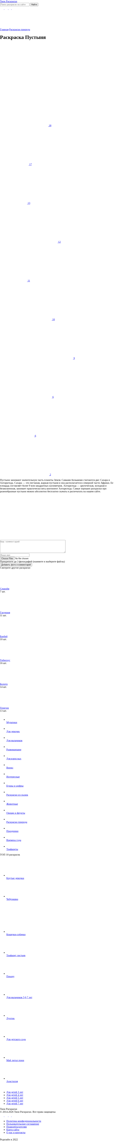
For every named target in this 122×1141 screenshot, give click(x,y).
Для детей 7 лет (14, 1103)
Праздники (12, 831)
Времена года (13, 840)
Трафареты (12, 849)
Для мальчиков (14, 740)
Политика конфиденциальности (23, 1121)
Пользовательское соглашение (22, 1124)
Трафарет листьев (15, 955)
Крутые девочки (15, 878)
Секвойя (4, 588)
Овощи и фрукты (15, 813)
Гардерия (5, 612)
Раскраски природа (16, 822)
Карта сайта (12, 1129)
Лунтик (10, 1018)
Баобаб (3, 636)
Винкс (9, 767)
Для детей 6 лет (14, 1100)
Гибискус (5, 660)
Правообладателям (16, 1126)
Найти (34, 4)
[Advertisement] (57, 66)
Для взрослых (13, 758)
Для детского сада (16, 1039)
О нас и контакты (15, 1132)
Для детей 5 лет (14, 1097)
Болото (4, 684)
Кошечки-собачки (16, 934)
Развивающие (13, 749)
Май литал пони (15, 1060)
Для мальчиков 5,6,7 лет (19, 997)
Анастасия (12, 1081)
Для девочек (13, 731)
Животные (12, 804)
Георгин (4, 708)
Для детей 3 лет (14, 1092)
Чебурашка (12, 899)
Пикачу (10, 976)
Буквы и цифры (15, 785)
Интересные (13, 776)
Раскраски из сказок (17, 795)
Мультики (11, 722)
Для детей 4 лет (14, 1095)
